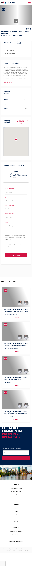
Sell (16, 514)
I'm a (6, 197)
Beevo (16, 521)
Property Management (16, 488)
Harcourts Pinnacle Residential (13, 550)
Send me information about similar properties (14, 246)
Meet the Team (16, 534)
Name (9, 188)
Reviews (16, 538)
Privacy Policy (7, 549)
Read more (6, 82)
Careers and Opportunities (16, 541)
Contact (16, 498)
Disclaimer (24, 549)
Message (7, 222)
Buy (16, 508)
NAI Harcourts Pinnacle (16, 531)
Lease (16, 511)
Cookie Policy (16, 549)
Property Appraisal (16, 491)
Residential (16, 518)
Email (9, 213)
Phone (9, 205)
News (16, 494)
